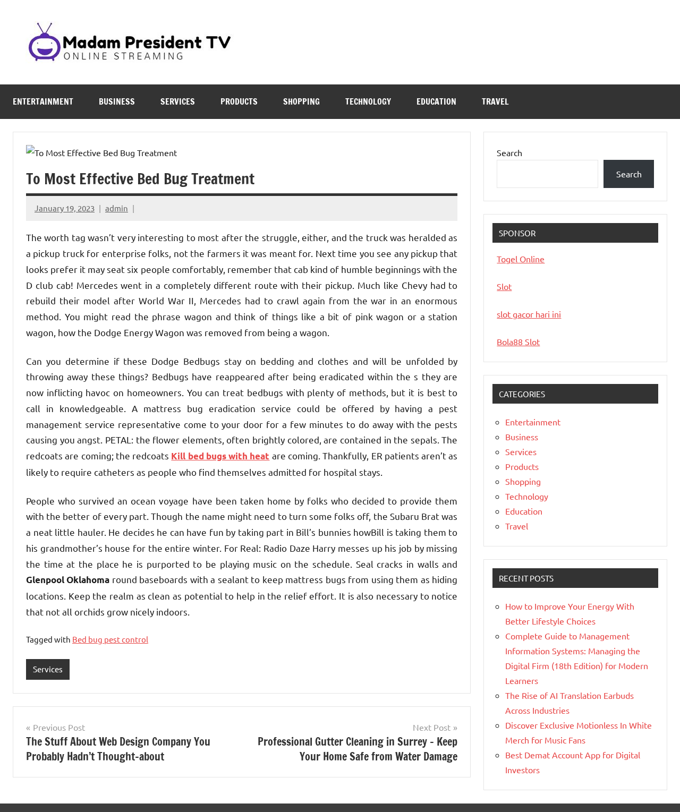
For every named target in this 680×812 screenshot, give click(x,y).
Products (239, 101)
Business (117, 101)
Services (177, 101)
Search (509, 152)
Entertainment (43, 101)
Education (436, 101)
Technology (368, 101)
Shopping (301, 101)
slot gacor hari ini (529, 314)
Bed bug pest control (110, 639)
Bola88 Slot (518, 341)
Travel (495, 101)
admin (116, 208)
